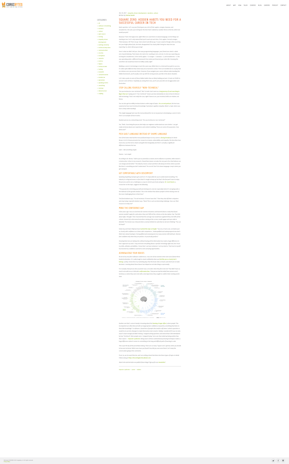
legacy (100, 64)
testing (100, 36)
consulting (101, 85)
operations (101, 80)
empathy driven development (137, 13)
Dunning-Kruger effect (159, 323)
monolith (101, 72)
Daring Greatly (165, 138)
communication (103, 50)
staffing (100, 93)
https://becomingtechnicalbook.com (140, 358)
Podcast (275, 5)
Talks (246, 5)
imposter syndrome (134, 339)
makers (139, 369)
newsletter (161, 362)
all (99, 23)
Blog (260, 5)
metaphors (101, 55)
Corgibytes (12, 5)
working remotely (103, 45)
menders (150, 13)
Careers (267, 5)
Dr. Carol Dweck (170, 182)
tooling (100, 69)
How (239, 5)
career (133, 369)
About (228, 5)
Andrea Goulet (130, 15)
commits (101, 58)
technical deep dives (104, 47)
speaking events (103, 83)
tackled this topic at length (148, 229)
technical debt (102, 66)
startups (100, 88)
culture (156, 13)
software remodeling (104, 26)
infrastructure (102, 91)
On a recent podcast (165, 103)
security (100, 53)
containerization (103, 74)
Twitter (273, 461)
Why (234, 5)
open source (102, 34)
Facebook (278, 461)
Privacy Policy (7, 461)
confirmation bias (144, 271)
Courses (253, 5)
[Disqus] (144, 393)
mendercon (101, 77)
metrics (100, 61)
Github (283, 461)
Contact (283, 5)
